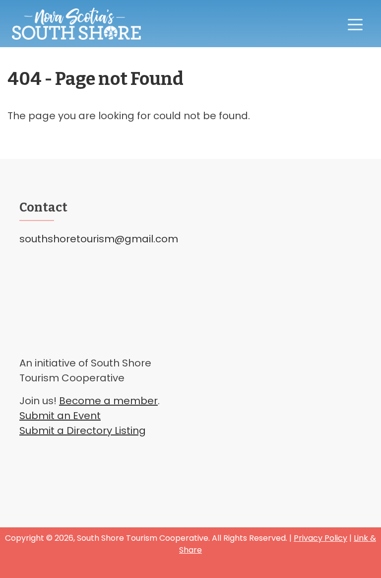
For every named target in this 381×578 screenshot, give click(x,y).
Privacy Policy (320, 538)
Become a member (108, 401)
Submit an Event (60, 416)
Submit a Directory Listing (82, 430)
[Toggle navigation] (355, 23)
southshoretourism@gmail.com (98, 239)
